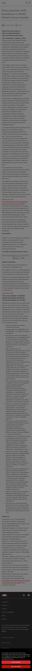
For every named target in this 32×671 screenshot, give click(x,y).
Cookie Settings (16, 662)
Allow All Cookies (16, 666)
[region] (16, 659)
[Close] (30, 650)
